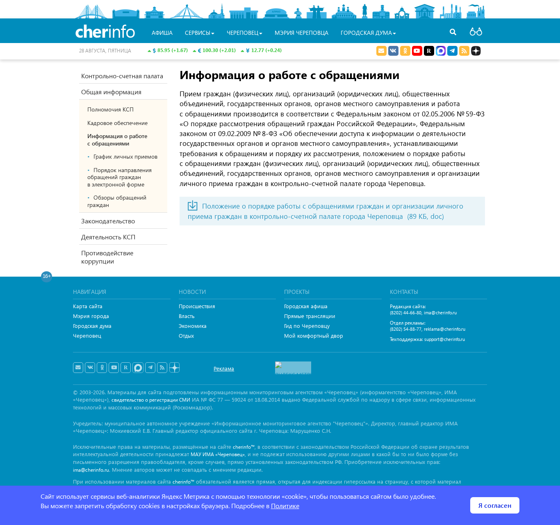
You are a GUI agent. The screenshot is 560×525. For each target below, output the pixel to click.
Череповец (87, 335)
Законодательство (108, 220)
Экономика (193, 325)
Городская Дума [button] (366, 32)
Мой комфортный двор (313, 335)
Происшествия (197, 305)
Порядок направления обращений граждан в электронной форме (119, 177)
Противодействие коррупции (107, 256)
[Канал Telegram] (150, 367)
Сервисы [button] (197, 32)
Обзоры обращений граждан (116, 201)
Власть (187, 315)
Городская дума (92, 325)
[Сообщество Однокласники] (405, 51)
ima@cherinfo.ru (440, 312)
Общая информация (111, 91)
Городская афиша (306, 305)
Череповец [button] (242, 32)
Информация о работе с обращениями (117, 139)
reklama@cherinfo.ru (444, 329)
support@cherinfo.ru (444, 339)
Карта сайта (87, 305)
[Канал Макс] (441, 52)
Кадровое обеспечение (117, 123)
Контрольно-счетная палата (122, 75)
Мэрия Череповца (301, 32)
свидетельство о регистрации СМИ (151, 400)
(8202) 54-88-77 (405, 329)
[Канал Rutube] (429, 51)
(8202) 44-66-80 (405, 312)
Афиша (162, 32)
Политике (285, 505)
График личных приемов (125, 156)
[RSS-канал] (162, 367)
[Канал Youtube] (417, 51)
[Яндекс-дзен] (174, 368)
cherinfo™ (244, 447)
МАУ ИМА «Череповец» (218, 454)
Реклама (224, 368)
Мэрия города (91, 315)
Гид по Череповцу (307, 325)
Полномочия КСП (110, 109)
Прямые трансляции (309, 315)
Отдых (186, 335)
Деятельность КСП (108, 236)
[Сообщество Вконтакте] (90, 367)
